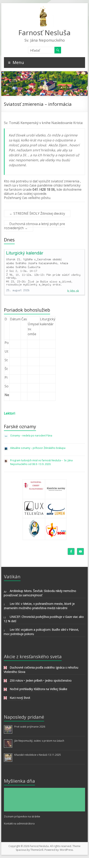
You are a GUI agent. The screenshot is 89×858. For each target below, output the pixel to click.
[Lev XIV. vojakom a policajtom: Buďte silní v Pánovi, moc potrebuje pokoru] (5, 631)
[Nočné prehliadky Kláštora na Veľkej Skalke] (5, 690)
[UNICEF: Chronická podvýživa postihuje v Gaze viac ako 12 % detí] (5, 617)
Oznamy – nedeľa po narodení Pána (31, 435)
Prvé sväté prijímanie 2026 (29, 726)
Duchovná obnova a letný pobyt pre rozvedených (34, 226)
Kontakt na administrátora (19, 823)
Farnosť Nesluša (44, 32)
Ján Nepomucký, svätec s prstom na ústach (39, 740)
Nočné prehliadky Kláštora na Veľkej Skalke (38, 689)
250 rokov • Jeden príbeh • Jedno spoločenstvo (41, 680)
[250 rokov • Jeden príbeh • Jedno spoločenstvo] (5, 681)
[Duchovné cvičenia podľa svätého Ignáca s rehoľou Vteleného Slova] (5, 668)
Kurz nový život (20, 698)
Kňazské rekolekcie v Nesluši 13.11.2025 (37, 755)
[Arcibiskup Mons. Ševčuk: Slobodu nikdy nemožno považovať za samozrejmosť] (5, 592)
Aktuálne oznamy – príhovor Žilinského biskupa (37, 448)
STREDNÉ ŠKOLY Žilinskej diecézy (37, 213)
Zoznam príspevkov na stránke (22, 816)
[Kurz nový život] (5, 698)
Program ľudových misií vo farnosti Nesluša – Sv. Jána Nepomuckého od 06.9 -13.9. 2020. (41, 462)
